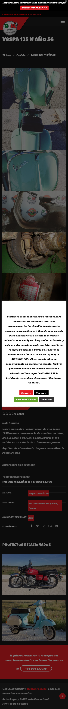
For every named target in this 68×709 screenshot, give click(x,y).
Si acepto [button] (26, 393)
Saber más (46, 399)
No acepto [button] (41, 393)
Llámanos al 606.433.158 (34, 7)
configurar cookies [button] (26, 399)
